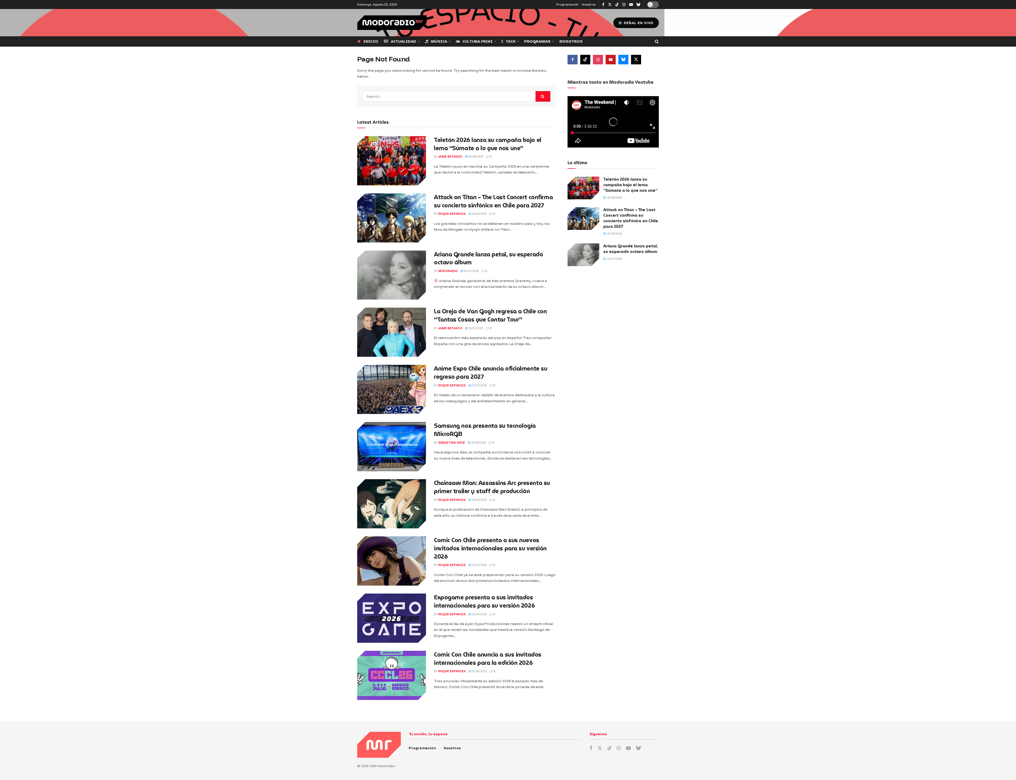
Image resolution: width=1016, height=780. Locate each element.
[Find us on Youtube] (631, 4)
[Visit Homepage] (392, 22)
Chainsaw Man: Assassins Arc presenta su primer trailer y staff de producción (492, 487)
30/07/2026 (475, 328)
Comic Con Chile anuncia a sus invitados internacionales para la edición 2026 (487, 658)
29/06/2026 (478, 442)
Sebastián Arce (451, 442)
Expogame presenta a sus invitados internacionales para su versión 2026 (484, 601)
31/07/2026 (471, 271)
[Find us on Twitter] (610, 4)
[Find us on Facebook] (603, 4)
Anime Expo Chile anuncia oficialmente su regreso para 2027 (490, 372)
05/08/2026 (479, 214)
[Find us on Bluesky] (638, 4)
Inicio (370, 41)
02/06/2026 (479, 614)
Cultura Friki (477, 41)
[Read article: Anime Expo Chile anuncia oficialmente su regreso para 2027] (391, 389)
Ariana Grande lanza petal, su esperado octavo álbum (488, 258)
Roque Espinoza (452, 214)
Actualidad (403, 41)
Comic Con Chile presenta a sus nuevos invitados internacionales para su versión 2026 (490, 548)
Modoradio (448, 271)
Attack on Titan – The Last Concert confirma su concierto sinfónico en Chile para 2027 (493, 201)
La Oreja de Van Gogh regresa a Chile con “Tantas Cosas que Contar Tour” (490, 315)
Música (439, 41)
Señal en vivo (638, 23)
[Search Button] (657, 41)
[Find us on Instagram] (623, 4)
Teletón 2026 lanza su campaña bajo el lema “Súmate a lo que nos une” (487, 144)
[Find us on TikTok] (617, 4)
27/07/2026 (479, 385)
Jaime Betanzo (450, 156)
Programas (537, 41)
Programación (567, 4)
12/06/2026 (479, 565)
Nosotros (589, 4)
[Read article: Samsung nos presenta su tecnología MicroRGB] (391, 446)
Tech (510, 41)
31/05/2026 (479, 671)
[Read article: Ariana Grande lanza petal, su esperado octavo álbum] (391, 275)
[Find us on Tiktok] (585, 59)
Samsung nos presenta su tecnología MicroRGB (485, 430)
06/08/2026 (475, 156)
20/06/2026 (479, 500)
